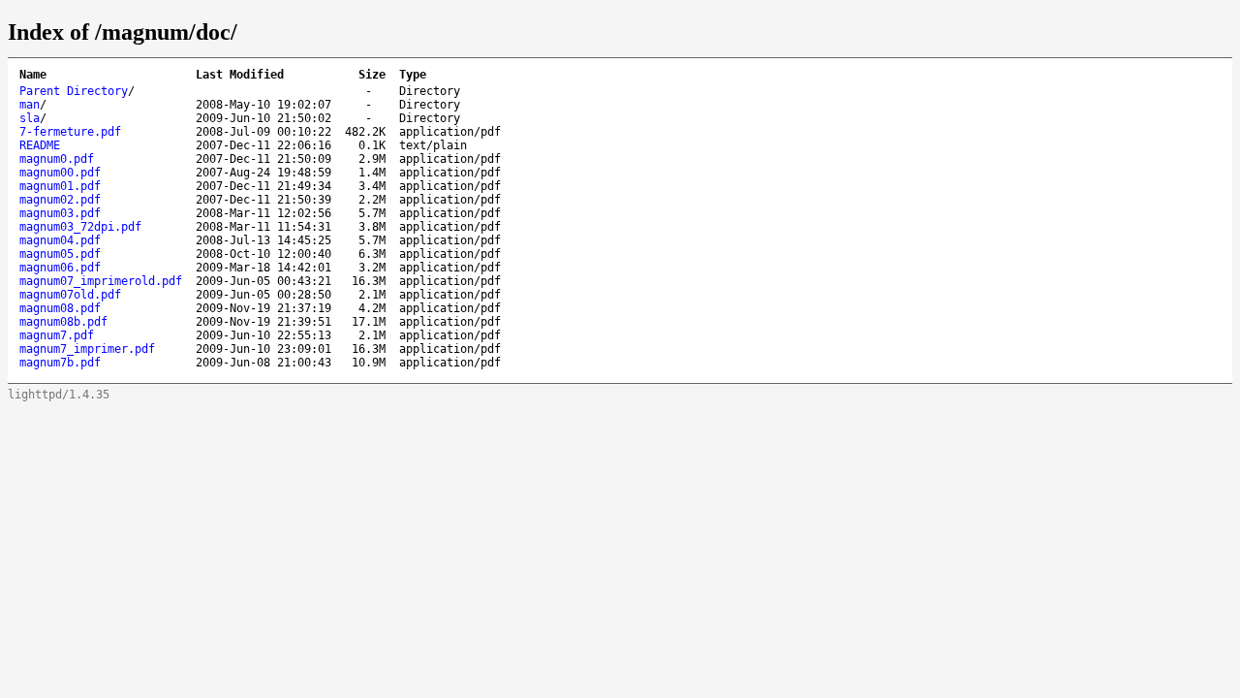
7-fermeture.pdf (70, 132)
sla (29, 118)
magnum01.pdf (60, 186)
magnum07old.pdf (70, 294)
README (39, 145)
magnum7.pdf (56, 335)
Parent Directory (73, 91)
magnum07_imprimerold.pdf (100, 281)
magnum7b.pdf (60, 362)
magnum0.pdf (56, 159)
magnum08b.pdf (63, 322)
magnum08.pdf (60, 308)
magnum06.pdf (60, 267)
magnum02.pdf (60, 199)
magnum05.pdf (60, 254)
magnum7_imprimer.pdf (87, 349)
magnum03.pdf (60, 213)
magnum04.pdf (60, 240)
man (29, 104)
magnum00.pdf (60, 172)
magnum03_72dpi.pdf (80, 227)
